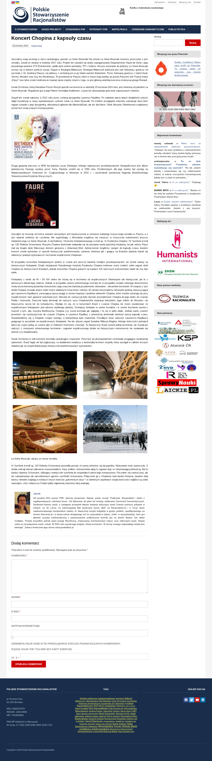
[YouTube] (197, 699)
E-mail (15, 611)
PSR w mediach (113, 716)
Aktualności (160, 2)
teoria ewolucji (119, 723)
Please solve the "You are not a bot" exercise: (41, 649)
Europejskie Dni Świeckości (113, 703)
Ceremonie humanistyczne (148, 29)
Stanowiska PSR (75, 29)
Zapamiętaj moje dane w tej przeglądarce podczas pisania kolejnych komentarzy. (66, 643)
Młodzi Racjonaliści (107, 714)
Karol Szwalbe (81, 708)
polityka (88, 716)
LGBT (134, 711)
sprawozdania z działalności (113, 721)
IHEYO (101, 706)
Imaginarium (110, 706)
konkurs (116, 711)
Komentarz (19, 555)
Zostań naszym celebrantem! (178, 201)
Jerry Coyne (130, 706)
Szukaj (157, 36)
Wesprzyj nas (185, 2)
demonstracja (92, 701)
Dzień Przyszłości (119, 701)
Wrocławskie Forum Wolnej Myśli (117, 726)
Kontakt (197, 2)
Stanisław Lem (130, 721)
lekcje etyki (125, 711)
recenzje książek (96, 719)
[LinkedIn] (202, 699)
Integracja (121, 706)
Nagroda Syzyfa (122, 714)
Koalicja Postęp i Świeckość (101, 711)
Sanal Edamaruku (94, 721)
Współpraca (119, 29)
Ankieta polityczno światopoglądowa (97, 698)
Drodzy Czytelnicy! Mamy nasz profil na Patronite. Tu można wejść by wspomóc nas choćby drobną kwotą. (187, 68)
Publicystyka (176, 29)
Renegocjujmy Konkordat (115, 719)
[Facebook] (186, 699)
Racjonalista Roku (129, 716)
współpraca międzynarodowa (94, 729)
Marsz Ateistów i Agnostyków (87, 714)
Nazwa (16, 597)
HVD (96, 706)
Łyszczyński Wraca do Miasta (105, 731)
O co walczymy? (181, 182)
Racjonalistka (81, 718)
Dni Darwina (105, 701)
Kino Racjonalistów (98, 708)
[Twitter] (191, 699)
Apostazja (120, 698)
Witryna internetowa (25, 626)
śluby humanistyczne (126, 731)
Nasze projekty (51, 29)
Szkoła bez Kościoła (87, 724)
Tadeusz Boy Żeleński (103, 724)
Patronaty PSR (98, 29)
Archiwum (172, 2)
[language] (13, 2)
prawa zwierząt (99, 716)
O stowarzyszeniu (26, 29)
